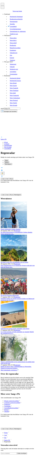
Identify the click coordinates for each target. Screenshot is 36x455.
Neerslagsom (17, 194)
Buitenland (17, 230)
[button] (18, 176)
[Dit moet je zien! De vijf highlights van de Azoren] (14, 260)
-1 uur (2, 178)
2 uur (7, 178)
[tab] (19, 160)
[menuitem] (19, 24)
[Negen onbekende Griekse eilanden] (14, 227)
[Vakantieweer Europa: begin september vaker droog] (14, 327)
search (2, 108)
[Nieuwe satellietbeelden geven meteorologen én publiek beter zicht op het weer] (14, 360)
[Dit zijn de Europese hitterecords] (14, 294)
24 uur (11, 178)
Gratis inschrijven (22, 453)
